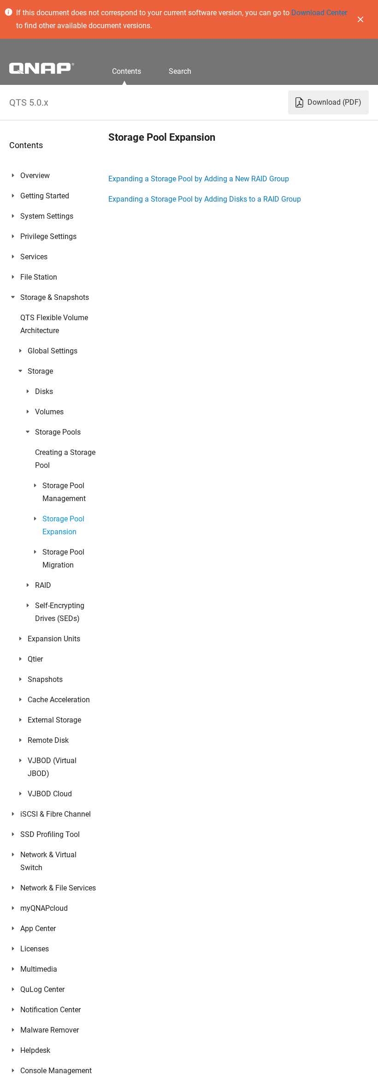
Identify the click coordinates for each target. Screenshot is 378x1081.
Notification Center (50, 1009)
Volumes (49, 411)
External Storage (54, 720)
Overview (35, 175)
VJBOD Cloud (50, 793)
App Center (38, 928)
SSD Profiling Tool (50, 834)
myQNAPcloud (44, 908)
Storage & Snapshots (54, 297)
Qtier (35, 659)
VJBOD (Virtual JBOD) (52, 767)
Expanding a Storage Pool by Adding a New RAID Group (198, 178)
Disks (44, 391)
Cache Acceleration (59, 699)
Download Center (319, 12)
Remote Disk (48, 740)
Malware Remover (49, 1030)
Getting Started (44, 195)
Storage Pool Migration (63, 558)
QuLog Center (42, 989)
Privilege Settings (48, 236)
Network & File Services (58, 888)
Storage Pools (58, 432)
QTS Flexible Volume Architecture (54, 324)
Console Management (56, 1070)
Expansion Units (54, 638)
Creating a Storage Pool (65, 459)
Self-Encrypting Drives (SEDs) (59, 612)
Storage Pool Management (64, 492)
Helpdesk (35, 1050)
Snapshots (45, 679)
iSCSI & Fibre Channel (55, 814)
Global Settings (52, 350)
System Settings (46, 216)
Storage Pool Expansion (63, 525)
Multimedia (38, 969)
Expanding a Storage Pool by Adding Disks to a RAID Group (204, 199)
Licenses (34, 948)
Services (33, 256)
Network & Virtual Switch (48, 861)
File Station (38, 277)
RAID (43, 585)
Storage (40, 371)
